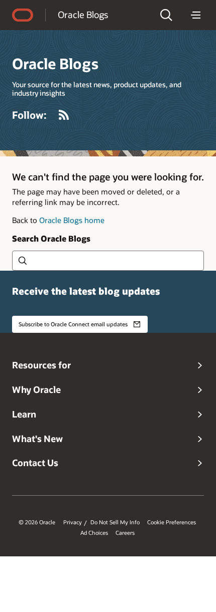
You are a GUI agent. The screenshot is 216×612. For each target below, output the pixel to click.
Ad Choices (94, 532)
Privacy (72, 522)
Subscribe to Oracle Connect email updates (73, 324)
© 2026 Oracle (37, 522)
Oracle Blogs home (71, 220)
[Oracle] (22, 15)
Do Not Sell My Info (115, 522)
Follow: (29, 114)
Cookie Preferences (171, 522)
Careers (125, 532)
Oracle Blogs (83, 15)
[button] (166, 15)
